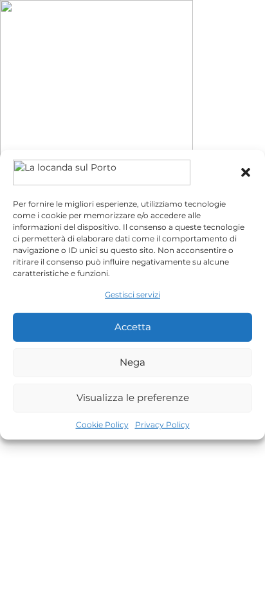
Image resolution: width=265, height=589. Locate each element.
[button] (245, 171)
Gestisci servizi (132, 294)
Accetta (132, 327)
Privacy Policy (162, 424)
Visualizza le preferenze (133, 397)
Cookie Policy (102, 424)
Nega (132, 362)
